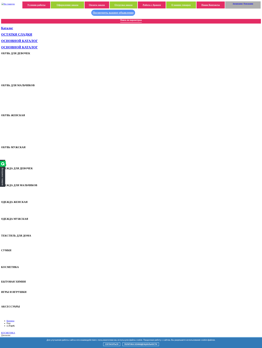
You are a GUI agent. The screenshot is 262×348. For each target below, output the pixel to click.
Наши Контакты (210, 5)
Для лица (10, 274)
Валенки (10, 80)
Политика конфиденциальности (140, 344)
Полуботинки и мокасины (17, 157)
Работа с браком (152, 5)
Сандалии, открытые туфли (18, 93)
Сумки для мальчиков (15, 258)
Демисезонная (12, 176)
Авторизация (238, 4)
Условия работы (36, 5)
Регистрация (248, 4)
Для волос (11, 272)
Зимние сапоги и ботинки (17, 140)
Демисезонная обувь (15, 71)
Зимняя (10, 180)
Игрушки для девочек (15, 297)
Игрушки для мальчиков (16, 299)
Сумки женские (13, 260)
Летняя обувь (12, 122)
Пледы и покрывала (15, 241)
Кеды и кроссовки (14, 155)
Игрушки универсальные (17, 301)
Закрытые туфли (13, 69)
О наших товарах (181, 5)
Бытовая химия (13, 287)
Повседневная (12, 178)
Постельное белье (14, 245)
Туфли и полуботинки (15, 99)
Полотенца (11, 243)
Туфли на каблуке (14, 129)
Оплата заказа (97, 5)
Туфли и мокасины (14, 67)
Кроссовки (11, 63)
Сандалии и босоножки (16, 60)
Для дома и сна (13, 174)
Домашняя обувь (13, 78)
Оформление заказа (67, 5)
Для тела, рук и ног (14, 277)
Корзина (10, 321)
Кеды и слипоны (13, 65)
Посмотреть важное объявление (113, 12)
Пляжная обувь (13, 58)
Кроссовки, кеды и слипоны (18, 125)
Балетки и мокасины (15, 127)
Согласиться (111, 344)
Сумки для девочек (14, 255)
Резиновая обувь (13, 138)
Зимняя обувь (12, 76)
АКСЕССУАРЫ (13, 312)
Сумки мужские (13, 262)
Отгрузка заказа (123, 5)
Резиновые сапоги (14, 74)
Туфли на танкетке (14, 131)
